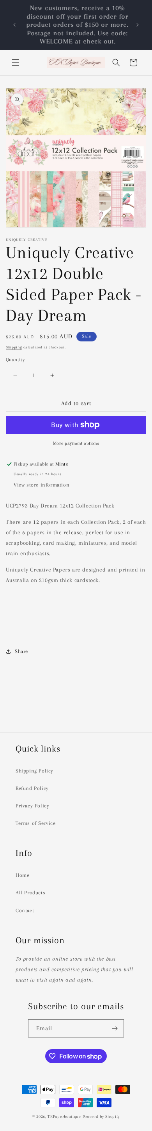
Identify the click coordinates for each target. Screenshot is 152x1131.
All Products (30, 892)
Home (22, 875)
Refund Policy (32, 788)
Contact (25, 910)
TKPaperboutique (64, 1116)
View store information (41, 485)
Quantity (15, 359)
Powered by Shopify (101, 1116)
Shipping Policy (34, 771)
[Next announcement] (137, 24)
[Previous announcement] (14, 24)
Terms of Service (36, 823)
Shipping (14, 347)
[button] (15, 62)
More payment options (76, 443)
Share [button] (21, 651)
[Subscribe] (115, 1028)
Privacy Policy (32, 806)
